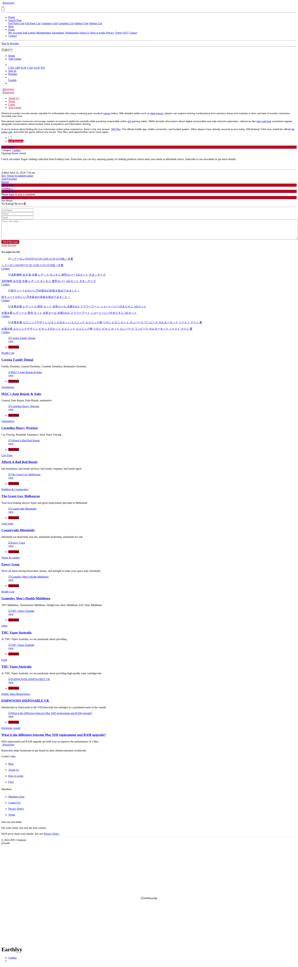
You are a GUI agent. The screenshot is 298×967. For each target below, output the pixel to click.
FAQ (125, 32)
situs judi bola (263, 121)
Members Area (16, 796)
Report (5, 181)
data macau (156, 113)
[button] (8, 64)
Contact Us (14, 802)
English (12, 80)
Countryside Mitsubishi (17, 530)
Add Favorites (9, 178)
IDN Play (116, 129)
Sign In (5, 43)
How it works (97, 32)
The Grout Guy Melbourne (20, 496)
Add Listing (29, 32)
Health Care (7, 352)
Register (14, 43)
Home (11, 17)
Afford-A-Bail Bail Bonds (19, 462)
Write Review (8, 245)
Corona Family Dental (17, 359)
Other (4, 625)
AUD (37, 67)
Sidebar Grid (81, 23)
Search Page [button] (15, 20)
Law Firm (6, 455)
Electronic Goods (10, 728)
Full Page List (32, 23)
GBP (17, 67)
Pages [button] (11, 29)
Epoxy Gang (10, 564)
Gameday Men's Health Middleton (25, 598)
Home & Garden (10, 557)
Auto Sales (7, 523)
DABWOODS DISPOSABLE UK (25, 700)
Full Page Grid (16, 23)
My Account (15, 32)
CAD (30, 67)
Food (4, 659)
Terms (118, 32)
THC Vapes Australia (16, 632)
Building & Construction (14, 489)
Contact (133, 32)
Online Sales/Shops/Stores (15, 694)
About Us (84, 32)
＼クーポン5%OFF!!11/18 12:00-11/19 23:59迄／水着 (32, 265)
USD (11, 67)
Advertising (57, 32)
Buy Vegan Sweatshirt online (17, 175)
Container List (65, 23)
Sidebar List (95, 23)
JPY (43, 67)
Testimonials (71, 32)
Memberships (43, 32)
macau (107, 113)
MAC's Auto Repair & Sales (21, 394)
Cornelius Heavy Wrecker (19, 428)
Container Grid (49, 23)
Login (11, 104)
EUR (23, 67)
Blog (11, 26)
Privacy (110, 32)
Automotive (7, 387)
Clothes (12, 957)
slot (129, 121)
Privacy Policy (16, 808)
